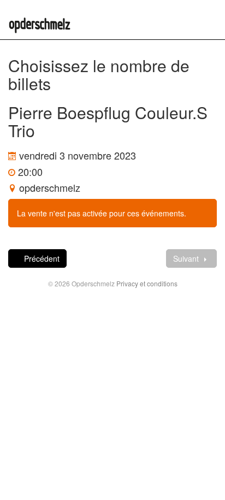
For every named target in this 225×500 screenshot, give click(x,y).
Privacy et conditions (146, 283)
